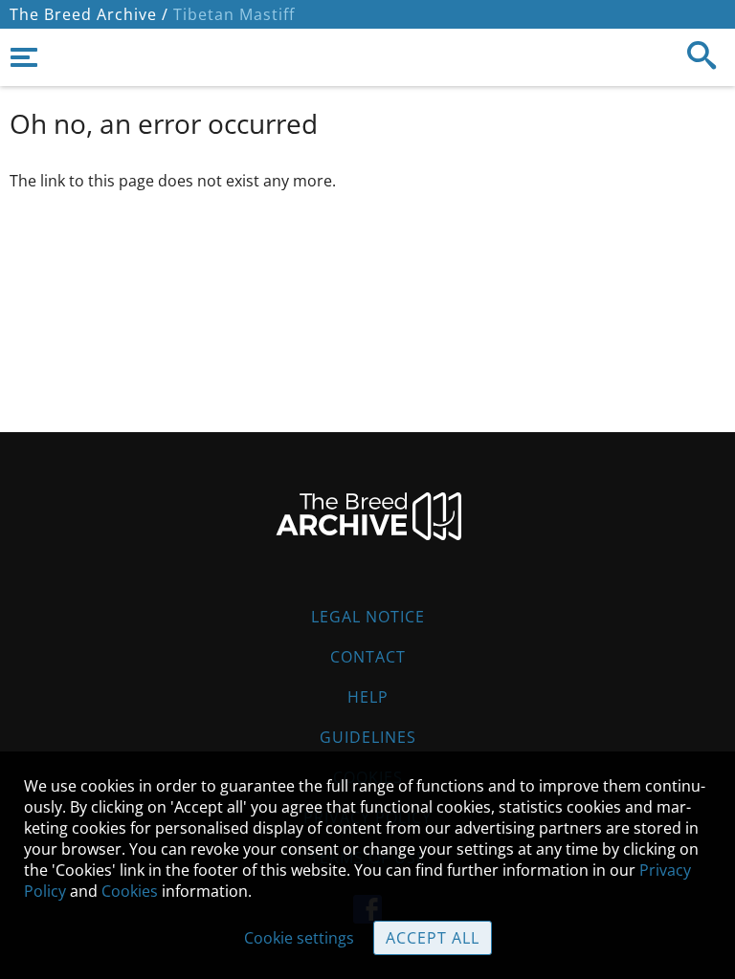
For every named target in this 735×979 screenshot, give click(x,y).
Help (368, 696)
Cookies (129, 891)
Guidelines (368, 737)
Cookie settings (299, 937)
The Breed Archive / (89, 14)
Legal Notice (368, 616)
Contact (368, 656)
